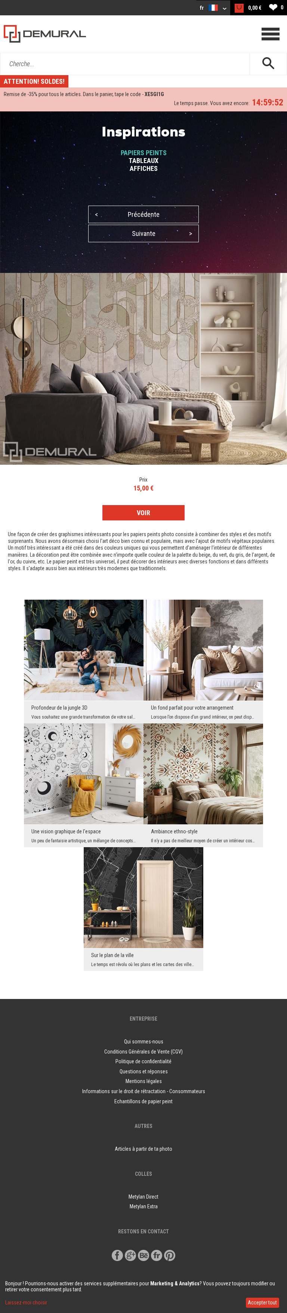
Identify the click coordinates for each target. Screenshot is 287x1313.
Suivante (162, 233)
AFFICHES (144, 168)
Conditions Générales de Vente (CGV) (143, 1052)
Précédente (127, 214)
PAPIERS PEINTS (144, 153)
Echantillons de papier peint (143, 1101)
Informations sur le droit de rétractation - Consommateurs (143, 1091)
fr (202, 8)
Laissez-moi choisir (26, 1303)
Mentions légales (144, 1081)
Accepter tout (262, 1303)
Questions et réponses (144, 1071)
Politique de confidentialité (143, 1061)
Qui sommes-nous (143, 1042)
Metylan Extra (144, 1206)
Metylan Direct (143, 1197)
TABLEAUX (143, 160)
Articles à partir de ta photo (143, 1149)
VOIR (143, 513)
